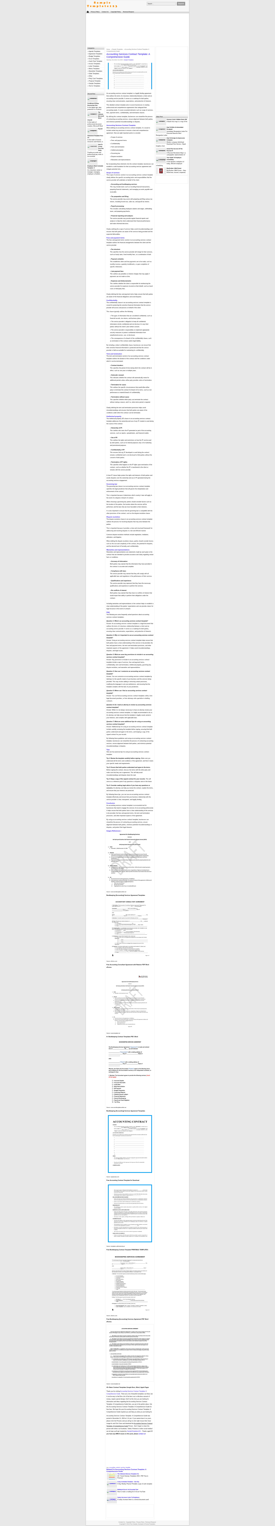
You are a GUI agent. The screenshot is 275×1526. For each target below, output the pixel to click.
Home (108, 49)
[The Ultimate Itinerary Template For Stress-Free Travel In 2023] (112, 1479)
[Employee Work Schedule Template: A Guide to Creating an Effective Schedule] (92, 160)
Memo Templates (94, 68)
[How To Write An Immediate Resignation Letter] (161, 129)
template (128, 1467)
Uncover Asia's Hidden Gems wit (177, 119)
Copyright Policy (116, 12)
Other (90, 76)
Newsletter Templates (95, 71)
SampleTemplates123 (134, 1431)
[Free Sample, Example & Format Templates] (102, 9)
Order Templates (94, 73)
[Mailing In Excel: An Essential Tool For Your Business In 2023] (112, 1491)
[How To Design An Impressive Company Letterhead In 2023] (161, 139)
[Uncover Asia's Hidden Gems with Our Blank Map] (161, 121)
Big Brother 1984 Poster (174, 168)
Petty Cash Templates (96, 78)
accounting (112, 1467)
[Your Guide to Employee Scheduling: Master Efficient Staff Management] (161, 161)
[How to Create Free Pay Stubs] (92, 146)
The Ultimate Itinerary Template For (128, 1474)
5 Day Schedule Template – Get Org (128, 1481)
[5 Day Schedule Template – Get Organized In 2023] (112, 1483)
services (123, 1467)
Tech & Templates (94, 86)
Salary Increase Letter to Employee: (128, 1497)
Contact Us (105, 12)
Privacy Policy (95, 12)
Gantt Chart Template (95, 61)
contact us (141, 1434)
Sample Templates (117, 49)
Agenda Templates (94, 51)
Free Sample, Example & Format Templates (142, 1524)
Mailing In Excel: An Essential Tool (127, 1489)
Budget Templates (94, 56)
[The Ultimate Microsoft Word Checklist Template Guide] (92, 114)
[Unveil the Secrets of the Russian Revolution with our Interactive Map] (161, 150)
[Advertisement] (137, 30)
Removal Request (128, 12)
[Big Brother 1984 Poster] (161, 173)
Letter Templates (94, 66)
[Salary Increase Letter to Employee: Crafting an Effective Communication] (112, 1501)
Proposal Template (94, 81)
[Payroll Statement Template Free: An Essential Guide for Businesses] (92, 130)
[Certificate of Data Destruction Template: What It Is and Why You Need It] (92, 98)
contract (118, 1467)
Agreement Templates (95, 54)
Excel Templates (94, 59)
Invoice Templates (94, 63)
